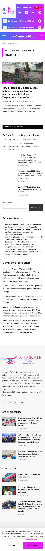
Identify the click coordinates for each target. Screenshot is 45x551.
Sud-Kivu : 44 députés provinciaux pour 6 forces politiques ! (28, 489)
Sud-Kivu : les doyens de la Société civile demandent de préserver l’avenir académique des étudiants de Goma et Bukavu (23, 251)
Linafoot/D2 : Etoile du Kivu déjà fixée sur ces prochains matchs (29, 189)
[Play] (26, 12)
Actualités (7, 83)
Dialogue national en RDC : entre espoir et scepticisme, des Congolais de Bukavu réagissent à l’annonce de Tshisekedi (21, 244)
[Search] (41, 36)
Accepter (32, 545)
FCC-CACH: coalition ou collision (21, 135)
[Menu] (4, 36)
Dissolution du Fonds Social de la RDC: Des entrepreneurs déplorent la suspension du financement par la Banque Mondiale (30, 506)
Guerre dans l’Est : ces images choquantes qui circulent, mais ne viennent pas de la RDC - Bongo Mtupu (22, 310)
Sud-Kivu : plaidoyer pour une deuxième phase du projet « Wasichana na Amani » (30, 454)
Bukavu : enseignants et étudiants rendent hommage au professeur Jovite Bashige (22, 289)
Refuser (11, 545)
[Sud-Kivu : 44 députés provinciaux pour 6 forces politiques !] (9, 490)
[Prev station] (33, 12)
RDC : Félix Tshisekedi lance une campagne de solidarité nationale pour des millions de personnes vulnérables (23, 231)
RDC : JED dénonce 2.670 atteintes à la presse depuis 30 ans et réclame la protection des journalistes (21, 329)
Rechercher (7, 203)
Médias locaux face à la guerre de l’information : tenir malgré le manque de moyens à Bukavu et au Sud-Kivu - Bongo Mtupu (22, 323)
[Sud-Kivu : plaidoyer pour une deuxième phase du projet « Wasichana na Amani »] (9, 454)
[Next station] (20, 12)
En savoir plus (31, 539)
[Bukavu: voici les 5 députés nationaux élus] (9, 477)
